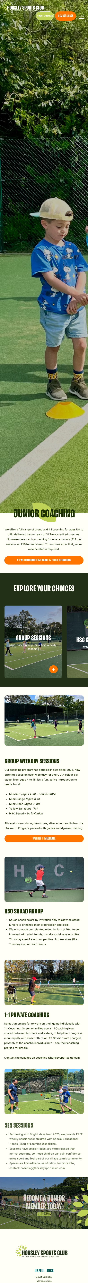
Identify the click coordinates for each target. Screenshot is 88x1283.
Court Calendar (44, 1276)
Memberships (44, 1281)
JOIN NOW (44, 1211)
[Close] (53, 669)
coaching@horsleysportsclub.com (58, 1057)
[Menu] (81, 17)
